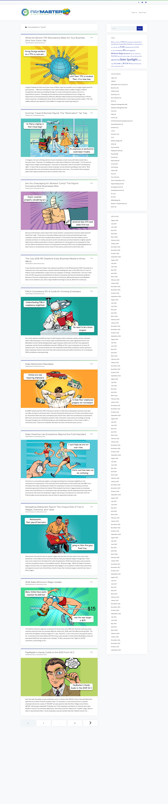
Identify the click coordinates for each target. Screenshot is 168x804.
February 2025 (115, 280)
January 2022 (115, 402)
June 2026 (114, 227)
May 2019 (113, 508)
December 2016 (115, 604)
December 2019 (115, 485)
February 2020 (115, 478)
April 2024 (114, 313)
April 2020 (114, 471)
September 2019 (116, 495)
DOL (125, 44)
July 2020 (113, 461)
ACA (115, 42)
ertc (119, 47)
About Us (134, 12)
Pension (113, 157)
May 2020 (113, 468)
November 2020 (115, 448)
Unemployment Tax (116, 190)
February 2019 (115, 518)
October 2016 (115, 610)
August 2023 (114, 339)
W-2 (124, 63)
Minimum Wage (117, 53)
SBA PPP (114, 60)
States (113, 170)
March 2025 (114, 276)
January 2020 (115, 481)
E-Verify (128, 44)
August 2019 (114, 498)
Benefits (113, 88)
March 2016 (114, 630)
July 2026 (113, 224)
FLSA (122, 47)
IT (111, 137)
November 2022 (115, 369)
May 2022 (113, 389)
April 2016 (114, 627)
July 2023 (113, 343)
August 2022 (114, 379)
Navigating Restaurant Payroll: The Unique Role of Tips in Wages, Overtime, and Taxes (59, 534)
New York (133, 53)
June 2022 (114, 385)
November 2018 (115, 528)
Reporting (114, 160)
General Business (116, 124)
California (118, 42)
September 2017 (116, 574)
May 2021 (113, 428)
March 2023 (114, 356)
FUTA (137, 47)
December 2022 (115, 366)
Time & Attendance (116, 180)
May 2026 (113, 230)
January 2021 (115, 442)
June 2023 (114, 346)
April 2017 (114, 590)
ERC (116, 47)
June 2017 (114, 584)
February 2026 (115, 240)
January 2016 (115, 637)
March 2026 (114, 237)
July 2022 (113, 382)
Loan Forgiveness (130, 50)
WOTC (122, 66)
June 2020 (114, 465)
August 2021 (114, 419)
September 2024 (116, 296)
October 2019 (115, 491)
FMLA (132, 47)
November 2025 (115, 250)
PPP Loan (133, 56)
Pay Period (114, 147)
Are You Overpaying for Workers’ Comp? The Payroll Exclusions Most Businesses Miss (59, 211)
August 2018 (114, 537)
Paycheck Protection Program (124, 56)
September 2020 (116, 455)
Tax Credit (117, 63)
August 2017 (114, 577)
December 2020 (115, 445)
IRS (124, 50)
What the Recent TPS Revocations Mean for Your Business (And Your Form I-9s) (59, 65)
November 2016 (115, 607)
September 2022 (116, 376)
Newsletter (126, 53)
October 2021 (115, 412)
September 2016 (116, 613)
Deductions (114, 94)
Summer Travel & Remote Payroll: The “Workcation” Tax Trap (56, 113)
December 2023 (115, 326)
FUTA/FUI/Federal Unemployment (120, 121)
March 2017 (114, 594)
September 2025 (116, 257)
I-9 (116, 50)
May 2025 (113, 270)
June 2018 (114, 544)
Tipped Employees (116, 184)
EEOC (132, 44)
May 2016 (113, 623)
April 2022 (114, 392)
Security (113, 164)
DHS (115, 44)
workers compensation (116, 66)
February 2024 (115, 319)
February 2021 (115, 438)
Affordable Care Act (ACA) (118, 84)
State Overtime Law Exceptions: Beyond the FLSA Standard (55, 434)
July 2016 (113, 617)
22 (75, 723)
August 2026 (114, 220)
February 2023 (115, 359)
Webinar (132, 63)
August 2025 (114, 260)
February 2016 (115, 633)
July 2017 (113, 580)
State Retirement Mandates (39, 364)
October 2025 (115, 253)
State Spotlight (128, 59)
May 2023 (113, 349)
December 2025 (115, 247)
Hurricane (113, 50)
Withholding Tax (137, 63)
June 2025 (114, 267)
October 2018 (115, 531)
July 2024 (113, 303)
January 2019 (115, 521)
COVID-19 (123, 42)
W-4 (128, 63)
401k (112, 42)
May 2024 (113, 310)
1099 (112, 81)
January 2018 (115, 561)
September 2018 (116, 534)
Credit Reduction (130, 42)
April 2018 (114, 551)
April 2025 (114, 273)
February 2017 (115, 597)
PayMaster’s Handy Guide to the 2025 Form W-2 (49, 652)
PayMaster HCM (115, 151)
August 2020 (114, 458)
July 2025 (113, 263)
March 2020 (114, 475)
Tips (122, 63)
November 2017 (115, 567)
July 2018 (113, 541)
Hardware (114, 127)
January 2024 (115, 323)
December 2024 (115, 286)
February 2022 (115, 399)
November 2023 (115, 329)
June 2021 (114, 425)
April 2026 (114, 234)
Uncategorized (115, 187)
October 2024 (115, 293)
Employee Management (118, 104)
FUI (135, 47)
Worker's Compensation (118, 203)
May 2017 (113, 587)
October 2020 (115, 452)
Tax (112, 174)
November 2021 (115, 409)
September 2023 (116, 336)
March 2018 (114, 554)
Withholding (114, 200)
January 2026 (115, 243)
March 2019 (114, 514)
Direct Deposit (119, 44)
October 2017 (115, 571)
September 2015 (116, 650)
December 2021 (115, 405)
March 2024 (114, 316)
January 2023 (115, 362)
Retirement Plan (138, 56)
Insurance (119, 50)
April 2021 (114, 432)
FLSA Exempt (128, 47)
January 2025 (115, 283)
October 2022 (115, 372)
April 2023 (114, 352)
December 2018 (115, 524)
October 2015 (115, 647)
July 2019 (113, 501)
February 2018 (115, 557)
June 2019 (114, 504)
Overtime (114, 56)
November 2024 (115, 290)
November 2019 (115, 488)
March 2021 (114, 435)
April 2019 (114, 511)
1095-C (113, 78)
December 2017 (115, 564)
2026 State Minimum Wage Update (43, 582)
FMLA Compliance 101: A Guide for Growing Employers (53, 291)
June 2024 (114, 306)
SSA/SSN (113, 167)
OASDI (136, 53)
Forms (113, 117)
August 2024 (114, 300)
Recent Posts (142, 12)
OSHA (139, 53)
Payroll (113, 154)
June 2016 (114, 620)
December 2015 (115, 640)
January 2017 (115, 600)
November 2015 (115, 643)
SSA (118, 60)
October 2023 (115, 333)
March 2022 (114, 395)
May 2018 (113, 547)
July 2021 (113, 422)
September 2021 (116, 415)
